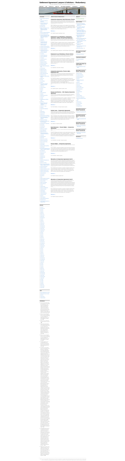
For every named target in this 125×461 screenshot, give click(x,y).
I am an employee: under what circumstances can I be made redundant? (81, 27)
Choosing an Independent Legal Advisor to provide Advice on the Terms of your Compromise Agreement (45, 36)
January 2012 (42, 240)
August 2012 (42, 231)
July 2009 (42, 279)
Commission (42, 39)
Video (78, 60)
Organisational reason (43, 131)
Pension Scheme (58, 67)
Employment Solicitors (44, 70)
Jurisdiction (42, 101)
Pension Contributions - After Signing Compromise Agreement (59, 106)
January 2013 (42, 224)
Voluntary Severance (43, 194)
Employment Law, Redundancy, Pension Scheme (62, 54)
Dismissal (78, 78)
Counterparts (42, 57)
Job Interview (42, 96)
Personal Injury (43, 147)
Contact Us (51, 6)
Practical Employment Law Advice (45, 292)
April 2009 (42, 283)
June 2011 (42, 249)
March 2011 (42, 253)
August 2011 (42, 247)
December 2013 (43, 217)
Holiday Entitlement (43, 92)
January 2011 (42, 256)
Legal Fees (42, 107)
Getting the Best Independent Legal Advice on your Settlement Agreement (81, 24)
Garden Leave (42, 85)
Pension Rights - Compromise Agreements (57, 155)
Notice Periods (42, 127)
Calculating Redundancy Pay (44, 33)
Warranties (42, 195)
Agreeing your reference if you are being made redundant (81, 33)
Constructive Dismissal (44, 52)
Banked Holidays (43, 25)
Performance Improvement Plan (45, 145)
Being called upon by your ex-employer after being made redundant (81, 36)
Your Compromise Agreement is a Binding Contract (45, 201)
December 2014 (43, 208)
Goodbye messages (43, 87)
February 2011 (42, 255)
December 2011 (43, 241)
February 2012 (42, 239)
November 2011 (43, 243)
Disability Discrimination (44, 63)
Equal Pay (78, 82)
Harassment (78, 84)
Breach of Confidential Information (45, 32)
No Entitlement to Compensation (45, 123)
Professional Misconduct (80, 87)
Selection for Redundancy (44, 166)
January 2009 (42, 287)
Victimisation (79, 104)
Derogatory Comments (43, 61)
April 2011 (42, 252)
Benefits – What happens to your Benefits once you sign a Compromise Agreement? (45, 28)
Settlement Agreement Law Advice (45, 168)
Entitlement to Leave (43, 74)
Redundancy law (56, 22)
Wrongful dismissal (43, 199)
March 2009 (42, 284)
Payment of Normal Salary (44, 141)
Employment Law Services (80, 54)
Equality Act (42, 78)
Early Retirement (43, 68)
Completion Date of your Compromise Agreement (44, 42)
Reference (42, 158)
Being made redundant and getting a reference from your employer (81, 41)
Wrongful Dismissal (79, 105)
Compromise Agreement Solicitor (45, 46)
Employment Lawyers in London (45, 293)
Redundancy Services (80, 138)
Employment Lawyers (43, 69)
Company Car (42, 40)
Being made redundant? (80, 48)
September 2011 (43, 245)
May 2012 (42, 235)
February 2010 (42, 269)
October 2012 (42, 228)
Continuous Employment (44, 55)
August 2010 (42, 261)
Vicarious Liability (79, 103)
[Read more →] (53, 30)
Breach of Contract (79, 73)
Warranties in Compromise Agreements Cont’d (61, 159)
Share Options (42, 175)
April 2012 (42, 236)
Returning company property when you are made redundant (81, 39)
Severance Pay (42, 174)
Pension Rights (43, 144)
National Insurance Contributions (45, 115)
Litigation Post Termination (44, 108)
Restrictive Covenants (43, 162)
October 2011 (42, 244)
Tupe (77, 100)
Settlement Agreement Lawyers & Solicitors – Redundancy (63, 2)
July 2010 (42, 263)
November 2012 (43, 227)
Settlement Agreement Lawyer (44, 170)
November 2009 (43, 273)
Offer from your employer (44, 128)
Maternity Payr (42, 111)
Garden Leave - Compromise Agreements (57, 123)
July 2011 (42, 248)
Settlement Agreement (43, 167)
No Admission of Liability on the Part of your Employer (45, 121)
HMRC (41, 91)
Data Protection (43, 60)
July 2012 (42, 232)
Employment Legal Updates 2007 (81, 111)
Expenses (42, 82)
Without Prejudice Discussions (45, 198)
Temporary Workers (79, 95)
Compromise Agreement (55, 33)
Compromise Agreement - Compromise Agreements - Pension (59, 88)
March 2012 (42, 237)
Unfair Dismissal (43, 190)
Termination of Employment (44, 187)
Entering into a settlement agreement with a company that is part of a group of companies (81, 30)
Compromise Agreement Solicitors (45, 47)
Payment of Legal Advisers (44, 140)
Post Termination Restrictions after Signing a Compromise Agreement (45, 149)
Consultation (42, 53)
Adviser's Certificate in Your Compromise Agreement (44, 23)
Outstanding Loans (43, 136)
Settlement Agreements (65, 6)
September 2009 (43, 276)
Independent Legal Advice (44, 95)
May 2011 (42, 251)
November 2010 (43, 259)
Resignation (42, 161)
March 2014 (42, 213)
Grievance (42, 88)
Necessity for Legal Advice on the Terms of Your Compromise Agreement (45, 117)
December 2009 (43, 272)
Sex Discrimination (79, 91)
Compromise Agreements (44, 48)
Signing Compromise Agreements (45, 178)
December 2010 (43, 257)
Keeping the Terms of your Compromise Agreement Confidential (44, 103)
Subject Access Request (44, 182)
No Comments (58, 20)
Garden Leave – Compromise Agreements (60, 110)
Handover (42, 89)
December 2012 (43, 225)
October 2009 (42, 275)
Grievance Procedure (79, 83)
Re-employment (43, 150)
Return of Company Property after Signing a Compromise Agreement (45, 164)
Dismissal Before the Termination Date (69, 182)
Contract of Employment (44, 56)
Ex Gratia (42, 79)
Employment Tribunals (44, 72)
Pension (64, 33)
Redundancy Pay (43, 157)
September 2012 (43, 229)
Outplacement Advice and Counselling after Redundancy (45, 133)
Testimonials (74, 6)
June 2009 (42, 280)
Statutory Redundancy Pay (44, 179)
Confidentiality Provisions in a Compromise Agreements (45, 51)
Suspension (78, 94)
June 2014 (42, 209)
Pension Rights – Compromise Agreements (61, 143)
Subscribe (82, 6)
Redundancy (42, 154)
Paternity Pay (42, 137)
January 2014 (42, 216)
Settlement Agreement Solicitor (45, 171)
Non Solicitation (43, 126)
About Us (57, 6)
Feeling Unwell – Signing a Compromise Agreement (44, 84)
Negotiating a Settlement (44, 119)
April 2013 (42, 220)
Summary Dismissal (43, 183)
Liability (70, 50)
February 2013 (42, 223)
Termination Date (43, 186)
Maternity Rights (43, 112)
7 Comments (58, 94)
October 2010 (42, 260)
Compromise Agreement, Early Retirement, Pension (63, 19)
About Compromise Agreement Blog (65, 20)
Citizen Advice (43, 296)
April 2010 (42, 267)
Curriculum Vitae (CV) (44, 59)
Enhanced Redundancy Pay (44, 73)
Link (46, 6)
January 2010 (42, 271)
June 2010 (42, 264)
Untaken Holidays (43, 191)
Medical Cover (42, 114)
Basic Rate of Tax (43, 26)
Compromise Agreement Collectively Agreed (44, 44)
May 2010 (42, 265)
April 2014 (42, 212)
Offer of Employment (43, 130)
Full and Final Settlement (66, 50)
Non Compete (42, 124)
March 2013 (42, 221)
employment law (60, 50)
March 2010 (42, 268)
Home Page (41, 6)
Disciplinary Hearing (43, 64)
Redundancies (42, 153)
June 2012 (42, 233)
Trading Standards (43, 297)
